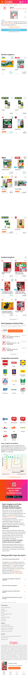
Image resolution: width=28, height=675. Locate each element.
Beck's (11, 565)
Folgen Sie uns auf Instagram (7, 628)
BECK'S (13, 573)
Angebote (16, 4)
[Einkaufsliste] (23, 2)
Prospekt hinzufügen (5, 617)
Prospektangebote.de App (6, 614)
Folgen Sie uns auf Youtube (7, 629)
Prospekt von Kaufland (8, 23)
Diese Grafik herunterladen (15, 477)
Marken (2, 612)
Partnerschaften (4, 639)
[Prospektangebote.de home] (9, 1)
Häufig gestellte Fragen (6, 607)
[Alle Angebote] (26, 257)
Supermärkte (16, 570)
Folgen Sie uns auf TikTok (6, 631)
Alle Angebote (4, 610)
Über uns (3, 615)
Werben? (3, 609)
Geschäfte (5, 4)
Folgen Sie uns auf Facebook (7, 626)
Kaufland (11, 4)
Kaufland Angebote (7, 257)
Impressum (3, 618)
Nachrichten (3, 620)
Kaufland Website (12, 516)
